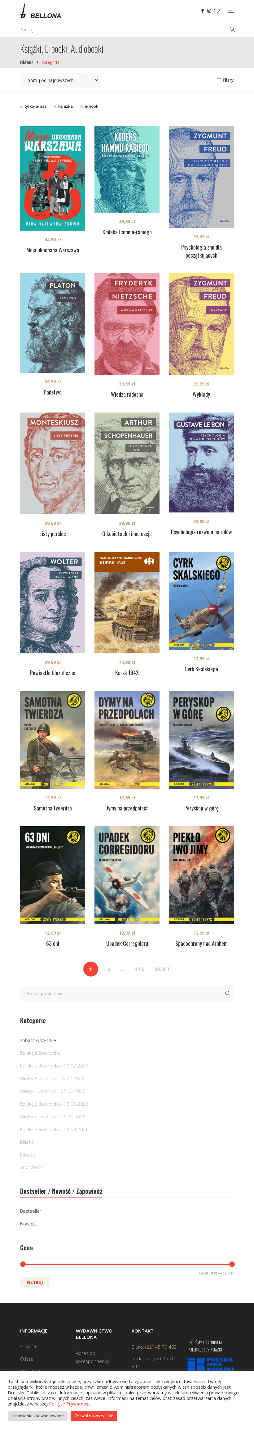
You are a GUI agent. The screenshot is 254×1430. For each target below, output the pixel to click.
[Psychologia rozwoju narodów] (201, 462)
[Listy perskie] (52, 463)
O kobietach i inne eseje (127, 534)
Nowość (28, 1223)
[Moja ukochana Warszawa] (52, 178)
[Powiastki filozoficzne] (52, 603)
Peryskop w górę (201, 808)
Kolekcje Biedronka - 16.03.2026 (54, 1104)
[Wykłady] (201, 324)
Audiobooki (32, 1167)
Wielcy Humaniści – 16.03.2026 (52, 1116)
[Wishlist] (217, 11)
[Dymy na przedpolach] (127, 740)
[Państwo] (52, 323)
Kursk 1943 (127, 673)
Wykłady (201, 394)
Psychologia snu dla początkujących (201, 251)
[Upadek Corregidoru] (127, 875)
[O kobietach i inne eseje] (127, 463)
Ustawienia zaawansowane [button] (37, 1416)
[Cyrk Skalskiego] (201, 601)
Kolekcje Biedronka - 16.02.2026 (54, 1065)
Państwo (53, 392)
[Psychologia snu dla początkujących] (201, 177)
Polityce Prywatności (70, 1404)
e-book (91, 106)
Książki (27, 1142)
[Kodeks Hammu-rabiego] (127, 169)
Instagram (209, 11)
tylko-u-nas (35, 106)
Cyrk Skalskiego (201, 669)
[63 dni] (52, 875)
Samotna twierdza (53, 808)
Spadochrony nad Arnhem (201, 943)
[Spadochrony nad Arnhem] (201, 875)
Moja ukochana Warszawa (52, 250)
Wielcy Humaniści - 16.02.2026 (52, 1078)
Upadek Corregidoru (127, 943)
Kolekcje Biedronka (40, 1053)
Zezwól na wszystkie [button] (93, 1416)
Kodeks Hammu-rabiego (127, 232)
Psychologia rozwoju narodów (201, 532)
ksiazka (65, 106)
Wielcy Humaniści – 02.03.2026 (52, 1091)
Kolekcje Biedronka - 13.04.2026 (54, 1129)
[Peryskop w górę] (201, 740)
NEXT (162, 969)
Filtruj (35, 1282)
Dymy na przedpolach (127, 808)
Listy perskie (52, 534)
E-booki (28, 1155)
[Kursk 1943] (127, 603)
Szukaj (227, 993)
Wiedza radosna (127, 394)
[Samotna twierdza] (52, 740)
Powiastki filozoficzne (52, 673)
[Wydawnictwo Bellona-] (40, 11)
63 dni (52, 943)
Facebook (202, 11)
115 (140, 969)
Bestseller (31, 1211)
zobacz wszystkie (38, 1040)
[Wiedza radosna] (127, 324)
